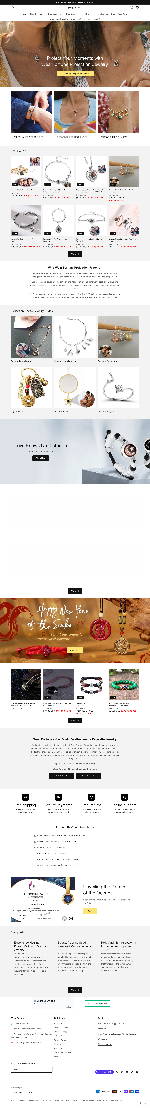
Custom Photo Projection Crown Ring (25, 190)
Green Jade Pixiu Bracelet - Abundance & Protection (120, 704)
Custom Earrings (106, 361)
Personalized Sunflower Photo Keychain (55, 240)
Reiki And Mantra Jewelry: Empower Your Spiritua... (118, 944)
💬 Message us (105, 1044)
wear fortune (21, 1101)
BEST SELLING (88, 776)
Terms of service (71, 1100)
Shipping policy (101, 1100)
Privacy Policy (60, 1040)
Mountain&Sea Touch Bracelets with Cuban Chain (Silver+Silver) (123, 530)
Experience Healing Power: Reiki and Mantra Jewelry (30, 946)
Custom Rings (105, 411)
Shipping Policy (60, 1032)
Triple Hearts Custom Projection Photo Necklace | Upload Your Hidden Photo (91, 191)
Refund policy (59, 1100)
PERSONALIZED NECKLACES (72, 137)
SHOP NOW (61, 776)
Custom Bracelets (20, 361)
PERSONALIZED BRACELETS (28, 137)
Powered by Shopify (33, 1101)
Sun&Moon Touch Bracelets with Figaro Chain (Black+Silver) (89, 530)
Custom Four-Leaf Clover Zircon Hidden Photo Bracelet (56, 191)
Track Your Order (61, 1028)
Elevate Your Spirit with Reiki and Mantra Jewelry (74, 944)
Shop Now (40, 458)
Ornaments (60, 411)
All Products (59, 1023)
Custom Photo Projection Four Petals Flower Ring (123, 240)
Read (90, 911)
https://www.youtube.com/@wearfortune (117, 1034)
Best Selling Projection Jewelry (75, 73)
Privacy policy (47, 1100)
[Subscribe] (50, 1069)
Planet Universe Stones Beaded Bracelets (88, 704)
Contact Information (62, 1052)
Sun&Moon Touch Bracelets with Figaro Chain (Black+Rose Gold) (121, 579)
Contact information (87, 1100)
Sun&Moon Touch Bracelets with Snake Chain (56, 579)
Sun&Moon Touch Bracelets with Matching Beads (23, 579)
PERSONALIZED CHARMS (114, 137)
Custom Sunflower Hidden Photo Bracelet (24, 240)
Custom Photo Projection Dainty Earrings (121, 191)
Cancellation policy (116, 1100)
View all (75, 254)
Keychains (16, 411)
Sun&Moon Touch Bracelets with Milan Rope (26, 530)
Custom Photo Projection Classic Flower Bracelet (89, 240)
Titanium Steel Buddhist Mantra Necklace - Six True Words (23, 704)
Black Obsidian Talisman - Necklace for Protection (57, 704)
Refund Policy (60, 1036)
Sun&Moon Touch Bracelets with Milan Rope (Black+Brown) (58, 530)
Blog (56, 1056)
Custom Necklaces (64, 361)
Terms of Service (61, 1044)
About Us (58, 1048)
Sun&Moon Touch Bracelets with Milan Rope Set (91, 579)
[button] (13, 7)
